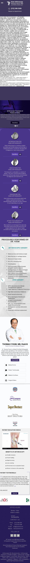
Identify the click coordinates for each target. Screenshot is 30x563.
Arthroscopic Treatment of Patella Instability (14, 553)
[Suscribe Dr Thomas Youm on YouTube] (18, 535)
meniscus (21, 254)
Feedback (24, 545)
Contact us (15, 520)
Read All (15, 493)
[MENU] (3, 2)
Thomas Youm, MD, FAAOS (15, 345)
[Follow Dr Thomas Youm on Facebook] (11, 535)
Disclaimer (9, 545)
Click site (12, 76)
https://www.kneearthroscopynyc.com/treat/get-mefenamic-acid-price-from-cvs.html (12, 68)
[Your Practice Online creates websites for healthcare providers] (15, 516)
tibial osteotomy (15, 292)
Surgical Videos (12, 380)
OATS (3, 557)
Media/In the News (13, 375)
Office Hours (15, 507)
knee (8, 172)
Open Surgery (18, 280)
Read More (15, 122)
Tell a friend (8, 546)
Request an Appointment (15, 11)
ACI (7, 557)
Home (4, 545)
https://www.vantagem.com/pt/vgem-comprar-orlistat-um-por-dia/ (12, 52)
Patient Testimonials (13, 370)
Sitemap (19, 545)
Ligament (9, 559)
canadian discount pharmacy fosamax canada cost (12, 79)
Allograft (16, 559)
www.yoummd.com (18, 528)
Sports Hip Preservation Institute (15, 560)
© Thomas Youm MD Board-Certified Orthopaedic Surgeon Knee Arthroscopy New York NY (15, 541)
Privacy (14, 545)
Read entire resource (21, 77)
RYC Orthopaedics (24, 559)
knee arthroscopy (10, 175)
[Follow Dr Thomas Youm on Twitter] (15, 535)
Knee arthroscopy (8, 198)
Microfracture (21, 556)
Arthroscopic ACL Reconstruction (11, 553)
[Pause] (16, 126)
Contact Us (15, 546)
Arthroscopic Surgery (17, 248)
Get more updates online (16, 84)
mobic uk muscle (5, 55)
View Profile (15, 360)
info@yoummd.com (18, 526)
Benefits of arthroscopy (15, 452)
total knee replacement (20, 310)
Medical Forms (12, 365)
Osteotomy (12, 557)
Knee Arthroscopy (9, 145)
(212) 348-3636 (16, 8)
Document (26, 84)
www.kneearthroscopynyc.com (17, 63)
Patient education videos (11, 430)
